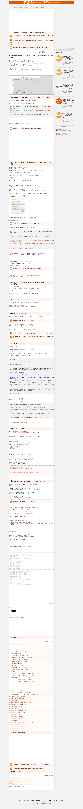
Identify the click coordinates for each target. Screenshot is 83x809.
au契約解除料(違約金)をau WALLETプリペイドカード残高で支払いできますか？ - (41, 800)
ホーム (11, 7)
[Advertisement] (31, 20)
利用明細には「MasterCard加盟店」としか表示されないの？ (23, 683)
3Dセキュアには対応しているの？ (17, 665)
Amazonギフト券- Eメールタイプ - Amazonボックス (19, 539)
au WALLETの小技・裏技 (15, 714)
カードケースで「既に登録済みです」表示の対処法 (21, 692)
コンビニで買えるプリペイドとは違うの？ (19, 651)
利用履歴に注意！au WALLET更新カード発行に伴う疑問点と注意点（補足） (68, 58)
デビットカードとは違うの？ (17, 647)
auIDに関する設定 (14, 720)
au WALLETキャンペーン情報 (16, 718)
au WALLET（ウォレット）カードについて (19, 704)
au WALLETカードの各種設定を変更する (18, 710)
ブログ (12, 727)
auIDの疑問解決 (14, 700)
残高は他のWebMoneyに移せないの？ (18, 690)
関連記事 (42, 7)
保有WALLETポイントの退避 (20, 86)
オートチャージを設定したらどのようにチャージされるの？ (22, 675)
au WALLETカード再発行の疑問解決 (17, 698)
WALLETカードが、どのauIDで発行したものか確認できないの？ (23, 681)
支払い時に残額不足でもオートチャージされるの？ (21, 677)
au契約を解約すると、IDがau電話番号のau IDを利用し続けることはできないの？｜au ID (30, 417)
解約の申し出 (17, 88)
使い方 (12, 777)
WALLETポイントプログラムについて (18, 712)
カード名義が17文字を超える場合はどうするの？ (20, 659)
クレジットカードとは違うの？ (17, 645)
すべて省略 (51, 641)
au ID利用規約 (17, 393)
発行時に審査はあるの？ (16, 653)
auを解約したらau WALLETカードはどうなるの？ (21, 671)
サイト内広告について (45, 801)
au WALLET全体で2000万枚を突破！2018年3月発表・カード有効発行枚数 (68, 101)
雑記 (11, 783)
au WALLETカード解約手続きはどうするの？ (20, 688)
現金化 (12, 781)
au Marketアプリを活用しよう (16, 724)
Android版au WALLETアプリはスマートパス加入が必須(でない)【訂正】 (25, 673)
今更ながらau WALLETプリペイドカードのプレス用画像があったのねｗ (68, 115)
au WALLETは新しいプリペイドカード (18, 649)
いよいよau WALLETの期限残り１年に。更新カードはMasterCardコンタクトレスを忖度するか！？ (68, 87)
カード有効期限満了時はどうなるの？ (18, 667)
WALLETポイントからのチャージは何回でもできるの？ (22, 679)
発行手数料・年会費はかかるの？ (17, 663)
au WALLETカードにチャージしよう (17, 708)
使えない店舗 (32, 7)
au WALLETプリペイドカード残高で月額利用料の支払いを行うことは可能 (26, 81)
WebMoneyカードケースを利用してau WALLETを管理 (21, 702)
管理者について (51, 801)
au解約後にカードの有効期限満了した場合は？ (20, 669)
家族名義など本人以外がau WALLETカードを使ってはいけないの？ (24, 657)
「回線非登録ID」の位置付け (20, 90)
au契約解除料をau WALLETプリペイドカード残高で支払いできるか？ (25, 79)
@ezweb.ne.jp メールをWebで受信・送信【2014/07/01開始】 (22, 722)
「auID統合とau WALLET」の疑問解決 (18, 696)
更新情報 (37, 7)
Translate (46, 52)
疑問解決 (20, 7)
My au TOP (12, 193)
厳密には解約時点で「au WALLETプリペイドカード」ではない (24, 92)
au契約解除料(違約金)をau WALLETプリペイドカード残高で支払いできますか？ (26, 694)
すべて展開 (45, 641)
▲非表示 (46, 77)
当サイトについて (14, 729)
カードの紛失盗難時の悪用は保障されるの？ (19, 686)
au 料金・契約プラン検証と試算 (17, 716)
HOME (10, 10)
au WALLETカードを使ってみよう (17, 706)
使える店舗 (26, 7)
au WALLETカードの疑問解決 (18, 10)
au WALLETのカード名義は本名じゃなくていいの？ (21, 655)
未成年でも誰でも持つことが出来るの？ (19, 661)
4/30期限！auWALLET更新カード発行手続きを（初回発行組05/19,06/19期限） (68, 72)
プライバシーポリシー (38, 801)
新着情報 (15, 7)
